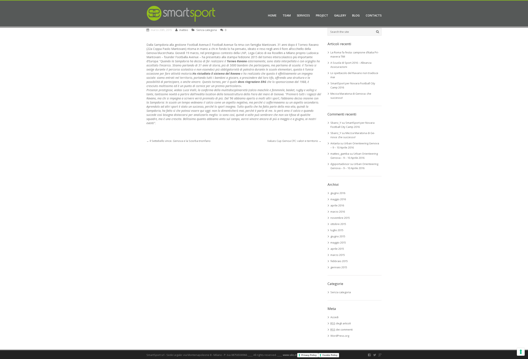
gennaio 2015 (338, 267)
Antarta (335, 143)
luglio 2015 (336, 230)
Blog (356, 15)
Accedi (334, 317)
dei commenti (341, 329)
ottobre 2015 (338, 224)
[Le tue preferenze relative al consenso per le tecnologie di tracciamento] (521, 352)
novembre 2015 (340, 218)
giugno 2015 (337, 236)
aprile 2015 (337, 249)
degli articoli (340, 323)
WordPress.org (339, 336)
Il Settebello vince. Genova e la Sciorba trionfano (178, 141)
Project (322, 15)
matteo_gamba (339, 153)
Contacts (374, 15)
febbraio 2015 (339, 261)
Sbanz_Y (335, 123)
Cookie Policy (329, 355)
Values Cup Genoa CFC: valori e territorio (294, 141)
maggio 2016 (338, 199)
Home (272, 15)
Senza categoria (206, 30)
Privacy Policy (309, 355)
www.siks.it (290, 355)
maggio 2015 (338, 242)
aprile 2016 (337, 205)
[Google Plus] (380, 355)
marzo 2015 (337, 255)
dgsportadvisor (340, 164)
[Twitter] (374, 355)
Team (287, 15)
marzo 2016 (337, 211)
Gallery (340, 15)
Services (303, 15)
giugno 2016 (337, 193)
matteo (183, 30)
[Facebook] (369, 355)
